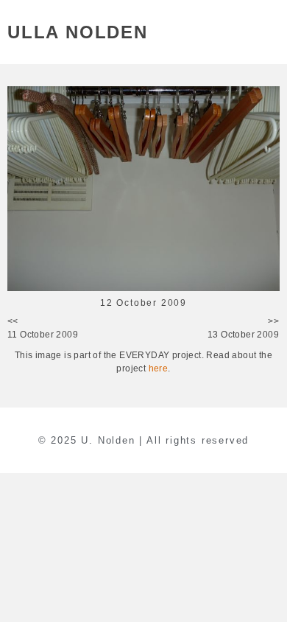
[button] (271, 32)
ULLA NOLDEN (77, 32)
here (159, 368)
